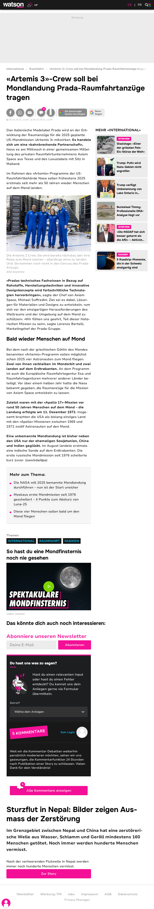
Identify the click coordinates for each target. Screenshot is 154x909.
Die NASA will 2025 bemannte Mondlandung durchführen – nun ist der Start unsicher (50, 485)
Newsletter (25, 894)
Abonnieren (74, 645)
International (15, 69)
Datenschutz (128, 894)
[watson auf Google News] (97, 113)
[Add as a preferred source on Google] (72, 113)
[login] (6, 903)
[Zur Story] (77, 842)
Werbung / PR (51, 894)
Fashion (72, 541)
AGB (107, 894)
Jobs (71, 894)
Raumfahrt (36, 69)
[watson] (13, 5)
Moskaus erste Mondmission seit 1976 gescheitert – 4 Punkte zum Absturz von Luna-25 (46, 499)
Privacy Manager (77, 900)
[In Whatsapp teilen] (20, 113)
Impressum (89, 894)
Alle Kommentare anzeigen (48, 790)
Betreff (15, 703)
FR (140, 5)
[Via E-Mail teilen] (30, 113)
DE (130, 5)
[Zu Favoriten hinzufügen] (51, 113)
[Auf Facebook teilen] (10, 113)
